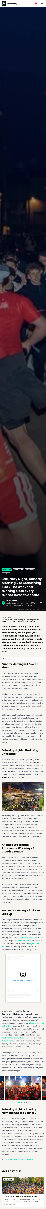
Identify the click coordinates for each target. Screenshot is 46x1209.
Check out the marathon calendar (18, 1159)
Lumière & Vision (24, 940)
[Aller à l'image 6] (28, 1102)
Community (18, 570)
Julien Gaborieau (9, 1041)
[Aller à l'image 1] (18, 1102)
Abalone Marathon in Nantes (14, 1038)
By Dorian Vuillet (12, 601)
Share (42, 603)
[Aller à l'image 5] (26, 1102)
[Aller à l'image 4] (24, 1102)
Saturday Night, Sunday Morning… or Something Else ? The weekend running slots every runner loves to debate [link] (20, 620)
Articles (6, 574)
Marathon (7, 570)
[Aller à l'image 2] (21, 1102)
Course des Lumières (28, 937)
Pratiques (30, 570)
